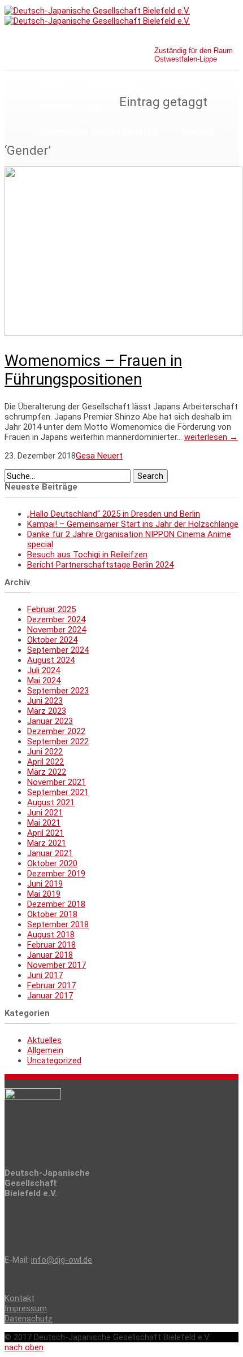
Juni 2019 (45, 884)
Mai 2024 (43, 680)
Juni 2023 (45, 701)
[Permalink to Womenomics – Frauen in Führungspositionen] (123, 333)
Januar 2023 (50, 721)
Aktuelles (179, 82)
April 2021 (45, 833)
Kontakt (197, 131)
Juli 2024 (43, 670)
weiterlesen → (211, 437)
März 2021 (46, 843)
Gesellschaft (111, 82)
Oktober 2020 (52, 863)
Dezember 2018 (56, 904)
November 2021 (56, 782)
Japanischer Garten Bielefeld (98, 131)
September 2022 (58, 741)
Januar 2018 (50, 955)
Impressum (26, 1308)
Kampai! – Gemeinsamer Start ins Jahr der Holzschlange (132, 524)
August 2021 (51, 802)
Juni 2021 (45, 813)
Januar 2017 (50, 996)
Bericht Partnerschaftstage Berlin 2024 (100, 565)
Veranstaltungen (73, 107)
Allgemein (45, 1050)
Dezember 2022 (56, 731)
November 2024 (56, 630)
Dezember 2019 (56, 874)
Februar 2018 (51, 945)
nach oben (24, 1347)
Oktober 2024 (52, 640)
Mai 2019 (43, 894)
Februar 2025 (51, 609)
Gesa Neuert (99, 456)
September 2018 (58, 924)
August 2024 (51, 660)
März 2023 (46, 711)
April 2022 (45, 762)
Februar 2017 (51, 985)
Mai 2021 (43, 823)
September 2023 (58, 691)
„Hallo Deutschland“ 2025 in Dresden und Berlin (113, 514)
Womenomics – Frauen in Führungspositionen (93, 370)
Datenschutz (29, 1319)
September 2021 (58, 792)
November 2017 (56, 965)
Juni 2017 (45, 975)
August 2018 (51, 935)
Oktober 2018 (52, 914)
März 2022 (46, 772)
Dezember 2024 (56, 619)
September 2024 (58, 650)
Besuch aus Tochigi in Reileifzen (87, 554)
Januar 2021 (50, 853)
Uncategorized (54, 1060)
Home (50, 82)
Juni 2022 (45, 752)
